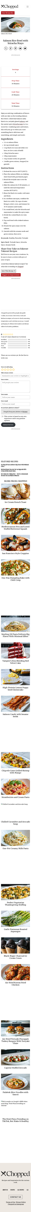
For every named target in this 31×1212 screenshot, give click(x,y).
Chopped (20, 266)
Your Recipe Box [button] (7, 13)
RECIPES (13, 1190)
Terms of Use (10, 1202)
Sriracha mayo (18, 124)
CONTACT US (15, 1197)
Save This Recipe (8, 271)
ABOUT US (5, 1190)
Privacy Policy (21, 1202)
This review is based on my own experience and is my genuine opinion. (15, 418)
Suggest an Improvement (11, 275)
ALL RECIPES (21, 1190)
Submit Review (8, 425)
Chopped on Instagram (16, 1204)
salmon (22, 121)
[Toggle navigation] (27, 6)
